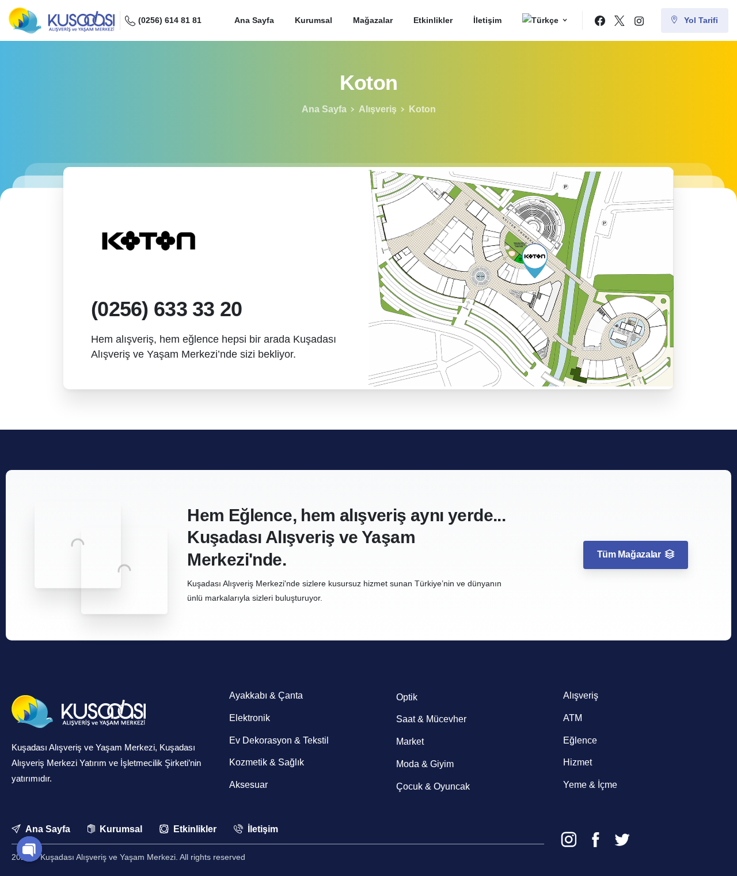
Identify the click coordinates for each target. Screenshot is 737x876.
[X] (619, 21)
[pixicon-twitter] (622, 840)
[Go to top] (707, 851)
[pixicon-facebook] (595, 840)
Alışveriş (378, 109)
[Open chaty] (29, 849)
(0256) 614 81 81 (170, 20)
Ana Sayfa (324, 109)
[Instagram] (639, 21)
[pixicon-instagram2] (569, 840)
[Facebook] (600, 21)
